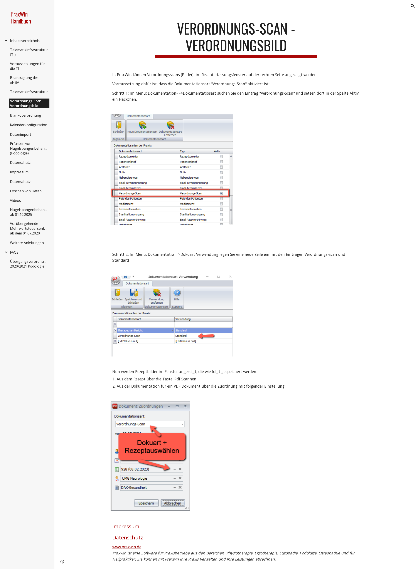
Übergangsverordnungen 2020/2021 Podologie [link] (29, 264)
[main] (236, 39)
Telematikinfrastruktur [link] (29, 91)
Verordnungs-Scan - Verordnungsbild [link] (27, 103)
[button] (413, 6)
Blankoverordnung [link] (25, 115)
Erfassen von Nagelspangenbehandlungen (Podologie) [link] (29, 148)
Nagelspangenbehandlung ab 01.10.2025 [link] (29, 212)
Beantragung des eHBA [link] (24, 80)
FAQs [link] (14, 252)
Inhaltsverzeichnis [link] (25, 40)
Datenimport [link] (20, 134)
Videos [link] (15, 200)
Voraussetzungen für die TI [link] (27, 66)
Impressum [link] (19, 172)
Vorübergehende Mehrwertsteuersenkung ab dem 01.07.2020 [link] (29, 228)
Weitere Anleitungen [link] (27, 242)
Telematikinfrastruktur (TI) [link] (29, 52)
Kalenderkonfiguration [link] (28, 124)
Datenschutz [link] (20, 162)
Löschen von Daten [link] (26, 191)
